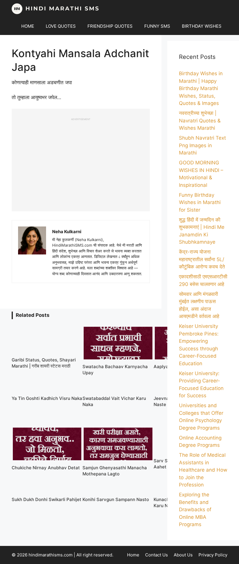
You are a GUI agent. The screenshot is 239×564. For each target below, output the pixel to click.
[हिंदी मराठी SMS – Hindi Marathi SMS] (55, 8)
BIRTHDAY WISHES (202, 26)
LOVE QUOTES (61, 26)
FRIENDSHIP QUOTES (110, 26)
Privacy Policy (212, 555)
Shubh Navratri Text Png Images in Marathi (202, 145)
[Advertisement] (81, 162)
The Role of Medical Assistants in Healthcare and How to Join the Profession (203, 470)
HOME (27, 26)
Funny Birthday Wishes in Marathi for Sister (200, 202)
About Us (183, 555)
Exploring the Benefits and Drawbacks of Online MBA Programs (195, 509)
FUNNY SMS (157, 26)
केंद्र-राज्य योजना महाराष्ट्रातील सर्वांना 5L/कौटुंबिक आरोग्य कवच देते (202, 259)
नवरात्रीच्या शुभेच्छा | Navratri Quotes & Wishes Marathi (200, 120)
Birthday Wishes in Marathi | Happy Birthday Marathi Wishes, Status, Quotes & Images (201, 88)
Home (133, 555)
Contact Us (156, 555)
